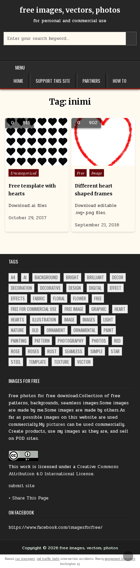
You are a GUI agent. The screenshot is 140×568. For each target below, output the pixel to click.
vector (84, 361)
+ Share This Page (28, 498)
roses (33, 351)
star (115, 351)
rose (15, 351)
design (75, 287)
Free (81, 173)
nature (17, 330)
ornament (56, 330)
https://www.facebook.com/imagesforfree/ (55, 527)
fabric (39, 298)
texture (61, 361)
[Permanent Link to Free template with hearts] (37, 142)
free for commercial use (33, 308)
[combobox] (69, 38)
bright (72, 277)
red (117, 340)
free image (74, 308)
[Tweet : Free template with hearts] (22, 162)
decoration (21, 287)
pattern (42, 340)
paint (108, 330)
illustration (44, 319)
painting (19, 340)
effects (18, 298)
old (35, 330)
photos (99, 340)
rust (52, 351)
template (37, 361)
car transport (25, 558)
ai (25, 277)
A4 (13, 277)
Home (18, 80)
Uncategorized (24, 173)
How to (119, 80)
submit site (21, 485)
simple (96, 351)
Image (96, 173)
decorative (50, 287)
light (108, 319)
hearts (17, 319)
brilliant (95, 277)
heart (120, 308)
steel (16, 361)
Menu (20, 67)
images (89, 319)
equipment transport (120, 558)
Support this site (53, 80)
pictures (55, 424)
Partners (91, 80)
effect (115, 287)
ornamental (84, 330)
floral (59, 298)
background (46, 277)
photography (71, 340)
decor (117, 277)
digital (95, 287)
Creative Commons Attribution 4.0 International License (63, 470)
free (98, 298)
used (88, 424)
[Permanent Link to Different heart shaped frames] (103, 142)
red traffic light (48, 558)
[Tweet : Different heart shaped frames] (88, 162)
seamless (73, 351)
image (69, 319)
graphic (98, 308)
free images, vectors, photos (70, 10)
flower (79, 298)
